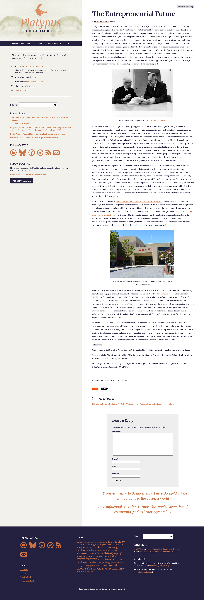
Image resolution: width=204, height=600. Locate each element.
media (80, 562)
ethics (98, 553)
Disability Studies (100, 550)
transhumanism (82, 571)
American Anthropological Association (156, 551)
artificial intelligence (88, 544)
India (113, 556)
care (113, 545)
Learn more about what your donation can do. (29, 175)
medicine (113, 562)
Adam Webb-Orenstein (101, 22)
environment (86, 553)
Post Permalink (99, 380)
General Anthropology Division (166, 549)
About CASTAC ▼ (54, 44)
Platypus (41, 22)
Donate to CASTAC (21, 180)
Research (125, 380)
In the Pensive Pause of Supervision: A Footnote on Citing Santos (37, 134)
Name (115, 459)
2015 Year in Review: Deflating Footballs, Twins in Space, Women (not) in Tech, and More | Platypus (134, 404)
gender (90, 556)
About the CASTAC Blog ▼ (22, 44)
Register (24, 569)
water (90, 571)
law (121, 559)
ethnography (112, 553)
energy (115, 550)
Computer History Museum (159, 120)
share (95, 388)
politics (87, 566)
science (105, 566)
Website (115, 474)
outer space (80, 566)
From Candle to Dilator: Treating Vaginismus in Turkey (34, 138)
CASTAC (137, 549)
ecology (109, 550)
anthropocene (101, 542)
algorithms (89, 542)
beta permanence (162, 294)
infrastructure (87, 559)
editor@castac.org (144, 572)
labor (99, 559)
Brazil (109, 545)
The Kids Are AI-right (19, 124)
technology (115, 568)
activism (80, 542)
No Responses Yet (113, 380)
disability (89, 550)
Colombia (89, 548)
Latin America (110, 559)
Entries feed (25, 577)
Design (110, 547)
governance (98, 556)
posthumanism (94, 566)
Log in (23, 573)
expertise (81, 556)
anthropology (116, 541)
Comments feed (27, 581)
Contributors (40, 44)
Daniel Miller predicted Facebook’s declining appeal (139, 201)
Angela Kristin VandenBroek (116, 589)
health (106, 556)
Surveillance (100, 568)
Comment (116, 431)
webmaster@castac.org (159, 566)
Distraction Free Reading (185, 7)
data (104, 547)
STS (89, 568)
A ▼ (66, 44)
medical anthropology (97, 562)
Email (115, 466)
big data (103, 545)
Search (14, 104)
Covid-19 (97, 547)
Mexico (120, 562)
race (101, 566)
